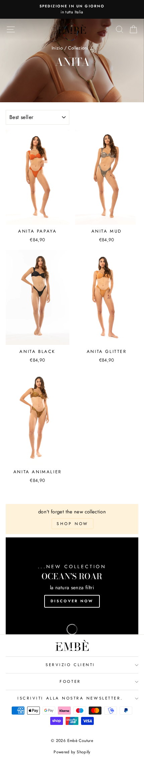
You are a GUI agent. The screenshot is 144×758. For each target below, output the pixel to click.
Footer (70, 681)
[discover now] (72, 585)
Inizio (57, 47)
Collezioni (78, 47)
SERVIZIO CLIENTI (70, 664)
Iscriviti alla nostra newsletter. (70, 698)
